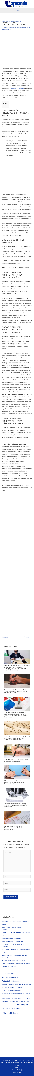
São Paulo (4, 1005)
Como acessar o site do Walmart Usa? (12, 941)
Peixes (19, 998)
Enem (16, 993)
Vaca (13, 1005)
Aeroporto (4, 973)
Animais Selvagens (19, 984)
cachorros (20, 987)
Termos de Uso (16, 1070)
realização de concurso (17, 88)
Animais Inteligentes (8, 984)
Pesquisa (23, 998)
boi (8, 987)
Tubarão (9, 1005)
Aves (30, 984)
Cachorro (13, 987)
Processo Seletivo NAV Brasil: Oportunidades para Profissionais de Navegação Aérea (15, 828)
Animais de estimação (10, 977)
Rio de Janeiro (22, 1001)
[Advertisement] (17, 50)
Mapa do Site (17, 1072)
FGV (3, 996)
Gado (6, 996)
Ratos (16, 1001)
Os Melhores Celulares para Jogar (11, 938)
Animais (11, 973)
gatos (9, 996)
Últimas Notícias (10, 1013)
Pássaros (12, 1001)
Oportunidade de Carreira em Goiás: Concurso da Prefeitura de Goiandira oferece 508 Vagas (15, 691)
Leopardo (13, 996)
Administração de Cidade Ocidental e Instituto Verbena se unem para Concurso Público (15, 782)
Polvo (7, 1001)
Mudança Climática (6, 998)
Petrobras (28, 998)
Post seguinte (28, 637)
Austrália (26, 984)
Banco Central (4, 987)
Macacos (18, 996)
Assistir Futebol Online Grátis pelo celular (13, 960)
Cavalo (16, 990)
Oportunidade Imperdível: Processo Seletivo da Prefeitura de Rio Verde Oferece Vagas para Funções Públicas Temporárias (16, 715)
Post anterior (5, 637)
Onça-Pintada (14, 998)
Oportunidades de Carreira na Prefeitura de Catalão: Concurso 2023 (16, 760)
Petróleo (4, 1001)
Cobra (19, 990)
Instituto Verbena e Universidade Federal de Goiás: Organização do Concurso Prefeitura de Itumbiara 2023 (17, 738)
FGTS (30, 993)
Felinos (26, 993)
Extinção (21, 993)
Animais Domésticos (10, 981)
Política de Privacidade (25, 1062)
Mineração (22, 996)
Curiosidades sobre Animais (8, 993)
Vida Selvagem (21, 1005)
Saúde (27, 1001)
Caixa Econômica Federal (8, 990)
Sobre (16, 1067)
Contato (16, 1065)
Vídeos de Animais (10, 1008)
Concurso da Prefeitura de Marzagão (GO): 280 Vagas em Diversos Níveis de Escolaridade (16, 805)
